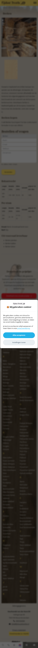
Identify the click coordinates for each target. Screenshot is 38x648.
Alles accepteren (19, 335)
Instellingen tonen (19, 342)
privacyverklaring (23, 328)
